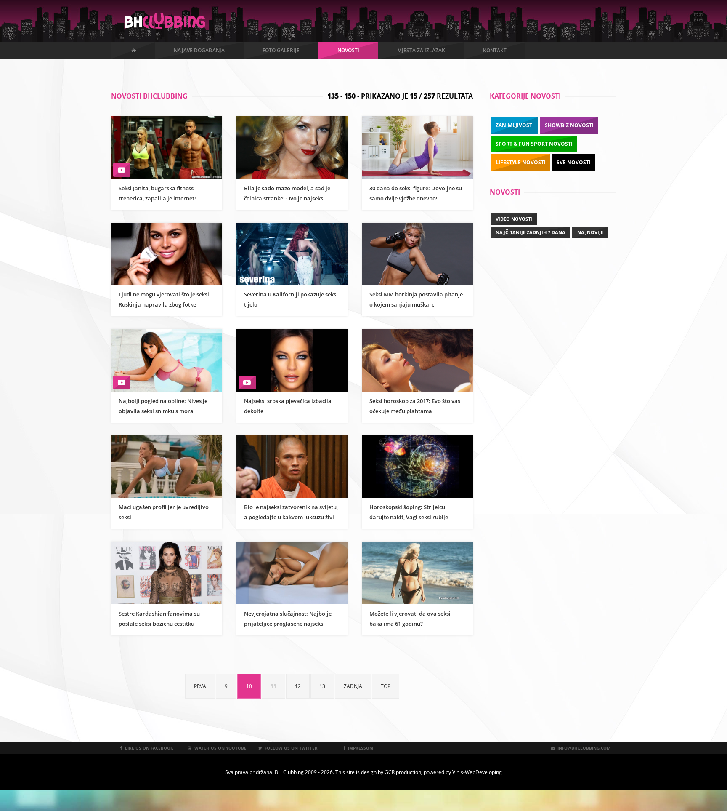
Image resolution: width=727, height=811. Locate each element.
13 (322, 686)
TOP (385, 686)
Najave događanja (199, 50)
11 (273, 686)
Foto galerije (281, 50)
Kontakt (495, 50)
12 (298, 686)
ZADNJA (353, 686)
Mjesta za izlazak (421, 50)
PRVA (200, 686)
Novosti (348, 50)
